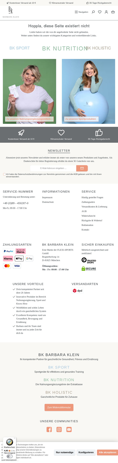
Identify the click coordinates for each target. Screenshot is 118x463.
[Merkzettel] (99, 12)
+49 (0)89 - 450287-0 (15, 203)
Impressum (47, 197)
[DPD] (77, 291)
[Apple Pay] (19, 258)
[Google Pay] (29, 258)
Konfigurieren (86, 452)
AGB (75, 174)
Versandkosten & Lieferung (94, 206)
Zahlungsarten (88, 202)
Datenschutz (48, 202)
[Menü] (14, 439)
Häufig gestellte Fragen (92, 197)
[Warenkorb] (113, 12)
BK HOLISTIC (59, 392)
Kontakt (85, 229)
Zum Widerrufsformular (59, 407)
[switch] (10, 456)
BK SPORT (59, 367)
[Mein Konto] (106, 12)
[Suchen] (93, 12)
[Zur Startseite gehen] (11, 11)
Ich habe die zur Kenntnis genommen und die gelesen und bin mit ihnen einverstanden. (54, 175)
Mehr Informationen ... (9, 460)
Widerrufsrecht (88, 216)
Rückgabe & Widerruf (92, 220)
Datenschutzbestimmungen (30, 174)
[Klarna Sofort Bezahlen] (8, 258)
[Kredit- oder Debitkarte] (12, 266)
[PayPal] (8, 251)
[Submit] (82, 168)
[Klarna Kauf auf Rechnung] (20, 251)
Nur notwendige (64, 452)
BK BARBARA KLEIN (59, 355)
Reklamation (87, 225)
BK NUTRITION (59, 380)
